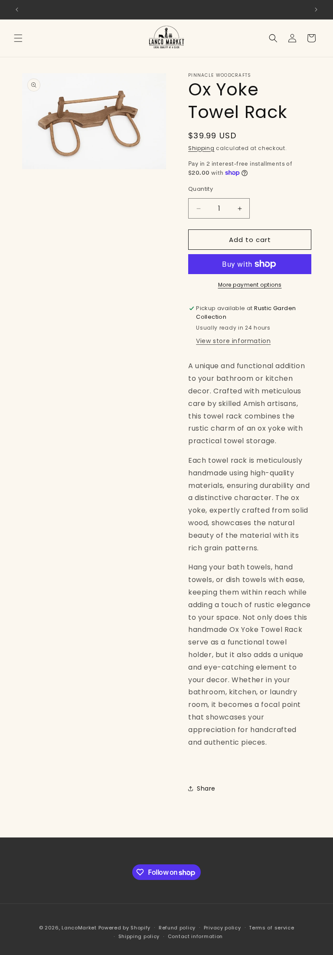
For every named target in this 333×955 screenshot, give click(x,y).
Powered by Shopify (124, 927)
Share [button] (206, 788)
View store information (233, 341)
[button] (18, 38)
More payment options (250, 284)
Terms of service (271, 927)
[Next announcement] (316, 9)
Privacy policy (222, 927)
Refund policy (177, 927)
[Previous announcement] (16, 9)
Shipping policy (139, 936)
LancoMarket (79, 927)
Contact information (195, 936)
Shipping (201, 148)
